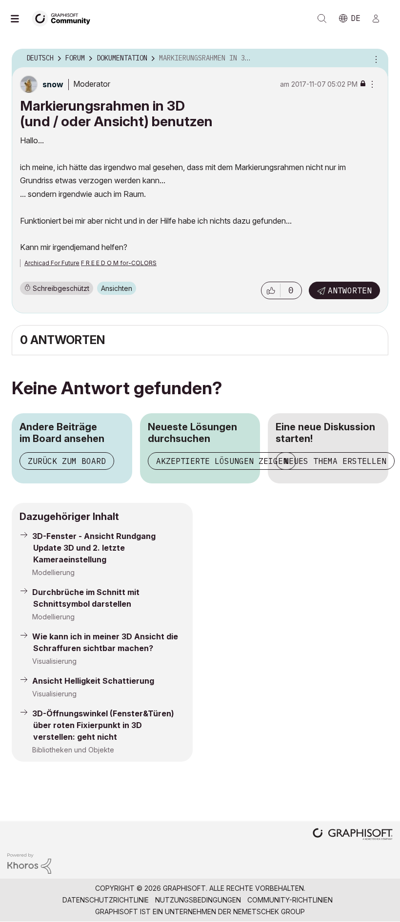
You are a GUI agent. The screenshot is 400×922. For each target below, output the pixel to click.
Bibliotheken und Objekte (73, 750)
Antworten (350, 290)
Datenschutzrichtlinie (105, 900)
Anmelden (380, 18)
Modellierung (53, 572)
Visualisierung (54, 661)
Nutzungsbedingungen (198, 900)
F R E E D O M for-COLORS (119, 263)
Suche (322, 18)
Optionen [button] (374, 58)
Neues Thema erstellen (335, 461)
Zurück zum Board (67, 461)
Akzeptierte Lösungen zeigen (222, 461)
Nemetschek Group (269, 911)
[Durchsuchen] (19, 18)
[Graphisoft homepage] (353, 835)
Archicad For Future (52, 263)
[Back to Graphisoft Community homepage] (64, 18)
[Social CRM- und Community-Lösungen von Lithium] (29, 863)
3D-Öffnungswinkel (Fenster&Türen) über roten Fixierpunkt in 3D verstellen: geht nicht (103, 725)
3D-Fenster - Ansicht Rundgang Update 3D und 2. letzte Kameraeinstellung (94, 547)
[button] (270, 290)
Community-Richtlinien (290, 900)
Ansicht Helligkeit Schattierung (93, 681)
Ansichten (116, 288)
